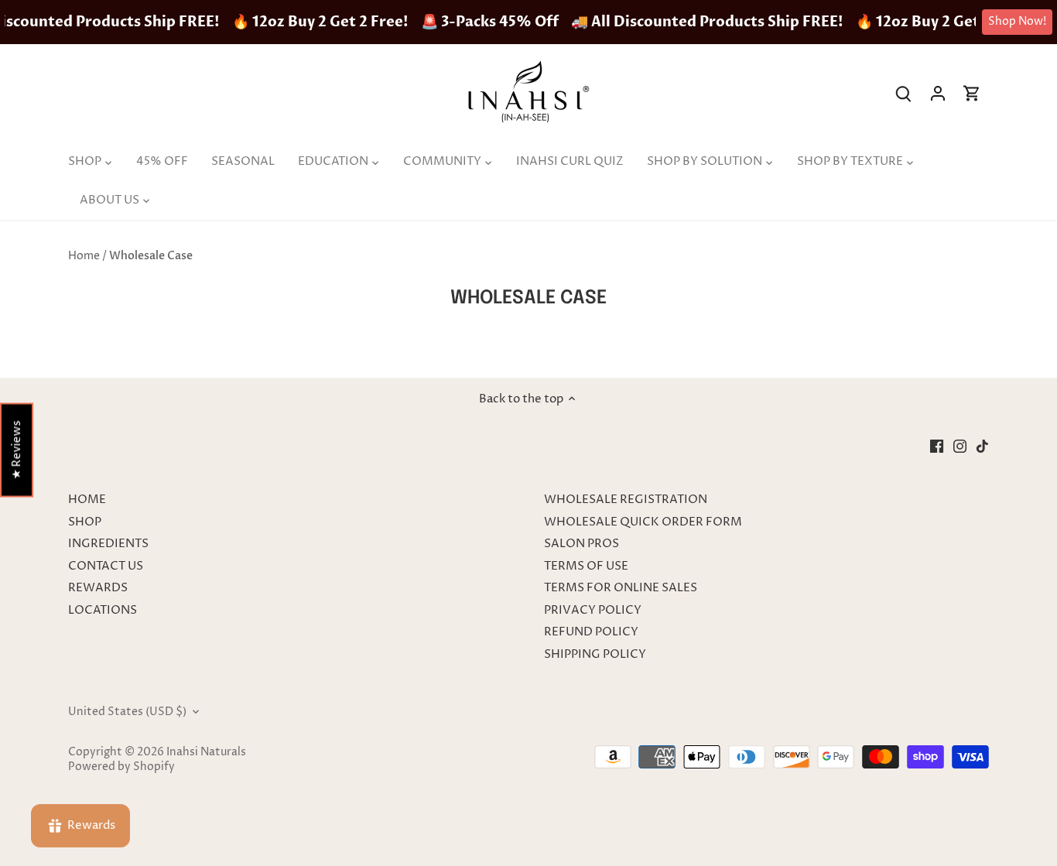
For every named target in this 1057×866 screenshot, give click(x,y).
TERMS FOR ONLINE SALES (620, 588)
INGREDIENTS (108, 544)
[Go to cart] (972, 93)
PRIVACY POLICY (592, 610)
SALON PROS (581, 544)
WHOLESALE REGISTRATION (625, 499)
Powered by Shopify (121, 767)
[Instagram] (959, 446)
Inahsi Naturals (206, 752)
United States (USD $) (127, 712)
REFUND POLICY (591, 632)
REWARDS (98, 588)
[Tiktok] (982, 446)
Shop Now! (1017, 21)
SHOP (84, 522)
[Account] (938, 93)
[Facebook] (936, 446)
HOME (87, 499)
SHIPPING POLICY (595, 654)
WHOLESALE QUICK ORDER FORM (643, 522)
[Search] (904, 93)
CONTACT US (105, 566)
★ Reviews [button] (17, 449)
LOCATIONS (102, 610)
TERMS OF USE (586, 566)
